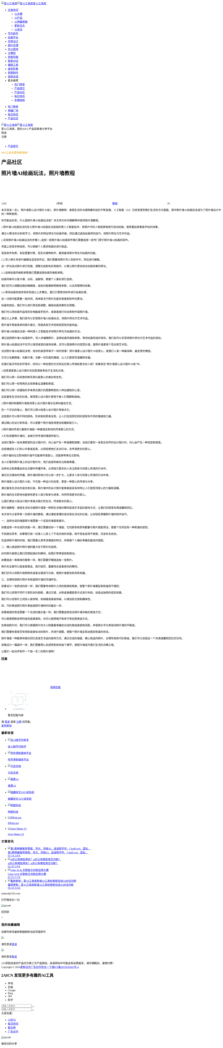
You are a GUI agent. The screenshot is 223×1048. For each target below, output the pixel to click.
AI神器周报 (21, 21)
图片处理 (13, 45)
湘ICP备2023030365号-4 (65, 967)
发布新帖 (6, 725)
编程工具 (13, 65)
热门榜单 (19, 84)
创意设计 (13, 41)
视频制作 (13, 72)
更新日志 (19, 25)
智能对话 (13, 61)
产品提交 (19, 88)
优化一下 (46, 967)
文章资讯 (13, 10)
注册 (19, 721)
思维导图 (13, 57)
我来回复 (55, 687)
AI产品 (18, 17)
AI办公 (12, 1019)
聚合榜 (12, 1027)
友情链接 (19, 100)
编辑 (17, 924)
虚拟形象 (13, 68)
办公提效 (13, 49)
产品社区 (19, 92)
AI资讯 (18, 29)
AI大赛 (18, 14)
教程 (115, 203)
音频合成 (13, 76)
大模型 (12, 53)
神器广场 (13, 110)
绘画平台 (13, 37)
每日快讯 (19, 96)
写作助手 (13, 33)
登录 (7, 721)
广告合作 (36, 967)
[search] (33, 1006)
